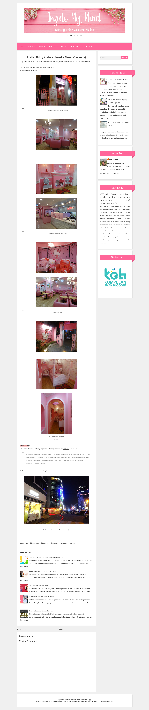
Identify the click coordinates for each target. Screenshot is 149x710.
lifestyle (127, 234)
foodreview (117, 231)
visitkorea (66, 449)
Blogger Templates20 (106, 701)
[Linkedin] (74, 35)
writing (111, 197)
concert (122, 222)
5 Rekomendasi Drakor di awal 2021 (42, 571)
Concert (63, 46)
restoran (121, 237)
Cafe (40, 62)
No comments (85, 62)
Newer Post (21, 629)
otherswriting (119, 216)
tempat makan (110, 240)
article (103, 197)
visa (129, 240)
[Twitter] (71, 35)
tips (118, 240)
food (111, 231)
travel (75, 62)
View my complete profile (109, 173)
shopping (102, 240)
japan (128, 231)
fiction (128, 216)
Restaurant (110, 219)
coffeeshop (115, 222)
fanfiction (106, 231)
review (55, 62)
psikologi (103, 212)
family (128, 222)
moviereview (125, 206)
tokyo (121, 240)
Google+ (55, 543)
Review (30, 46)
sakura (102, 228)
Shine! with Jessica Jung (38, 586)
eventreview (104, 206)
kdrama (127, 209)
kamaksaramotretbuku (116, 234)
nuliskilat (109, 237)
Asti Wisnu (113, 159)
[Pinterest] (80, 35)
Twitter (46, 543)
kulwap (102, 219)
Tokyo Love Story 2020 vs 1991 (119, 80)
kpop (128, 203)
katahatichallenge (106, 216)
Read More (24, 566)
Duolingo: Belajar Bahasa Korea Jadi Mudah (46, 557)
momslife (117, 225)
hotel (111, 225)
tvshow (107, 228)
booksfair (127, 219)
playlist (116, 237)
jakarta (128, 212)
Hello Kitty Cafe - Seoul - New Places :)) (56, 57)
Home (21, 46)
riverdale (127, 237)
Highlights (86, 46)
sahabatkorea (125, 225)
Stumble (65, 543)
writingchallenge (107, 209)
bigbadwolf (127, 228)
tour (125, 240)
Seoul (61, 62)
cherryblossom (105, 222)
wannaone (103, 243)
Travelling (52, 46)
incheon (123, 231)
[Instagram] (77, 35)
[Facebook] (68, 35)
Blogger (89, 699)
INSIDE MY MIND (73, 699)
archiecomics (119, 228)
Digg (74, 543)
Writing (40, 46)
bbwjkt (119, 219)
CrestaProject (46, 701)
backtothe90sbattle (108, 203)
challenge (115, 206)
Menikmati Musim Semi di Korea (41, 597)
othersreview (48, 62)
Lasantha (65, 701)
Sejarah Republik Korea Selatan (41, 611)
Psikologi (74, 46)
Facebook (35, 543)
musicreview (106, 200)
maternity (103, 237)
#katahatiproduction (116, 212)
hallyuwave (104, 225)
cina (101, 231)
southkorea (68, 62)
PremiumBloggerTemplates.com (79, 701)
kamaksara (103, 234)
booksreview (119, 209)
